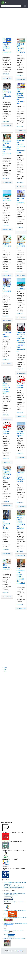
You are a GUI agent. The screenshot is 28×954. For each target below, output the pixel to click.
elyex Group (20, 951)
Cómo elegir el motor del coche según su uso (6, 388)
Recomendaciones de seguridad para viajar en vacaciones (7, 148)
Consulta (19, 130)
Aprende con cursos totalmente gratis (20, 477)
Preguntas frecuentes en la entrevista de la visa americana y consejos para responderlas (21, 341)
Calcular (5, 505)
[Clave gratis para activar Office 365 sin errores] (12, 914)
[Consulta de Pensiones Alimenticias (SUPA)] (11, 934)
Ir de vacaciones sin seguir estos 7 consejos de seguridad (21, 575)
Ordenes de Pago (7, 275)
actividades (20, 555)
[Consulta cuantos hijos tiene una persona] (7, 906)
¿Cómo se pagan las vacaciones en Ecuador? (7, 474)
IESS (5, 669)
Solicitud (5, 78)
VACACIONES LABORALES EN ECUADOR (21, 48)
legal (8, 505)
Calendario (25, 130)
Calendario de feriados (9, 462)
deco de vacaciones (22, 232)
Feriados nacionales (7, 199)
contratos (5, 596)
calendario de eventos (9, 229)
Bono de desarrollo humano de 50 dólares (15, 923)
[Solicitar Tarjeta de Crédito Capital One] (7, 943)
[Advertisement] (14, 22)
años (4, 125)
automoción (6, 419)
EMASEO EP (8, 553)
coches (11, 419)
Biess (5, 671)
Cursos (25, 555)
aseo (4, 553)
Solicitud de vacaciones (21, 201)
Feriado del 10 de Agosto (20, 433)
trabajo (9, 78)
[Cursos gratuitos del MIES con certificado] (8, 920)
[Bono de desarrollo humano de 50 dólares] (8, 926)
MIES (5, 667)
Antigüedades (9, 125)
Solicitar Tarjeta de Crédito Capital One (14, 938)
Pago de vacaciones (7, 246)
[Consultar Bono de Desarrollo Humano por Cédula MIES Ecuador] (8, 898)
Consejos (19, 608)
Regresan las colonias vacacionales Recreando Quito (21, 146)
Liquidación (11, 596)
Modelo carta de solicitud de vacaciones (7, 49)
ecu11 (6, 2)
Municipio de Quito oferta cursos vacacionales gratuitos (21, 522)
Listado (25, 608)
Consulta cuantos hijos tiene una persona (15, 902)
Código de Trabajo (22, 79)
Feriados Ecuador (20, 386)
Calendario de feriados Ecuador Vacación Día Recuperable (20, 96)
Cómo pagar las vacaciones (7, 568)
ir (22, 608)
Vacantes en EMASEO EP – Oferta (6, 524)
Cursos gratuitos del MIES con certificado (15, 917)
